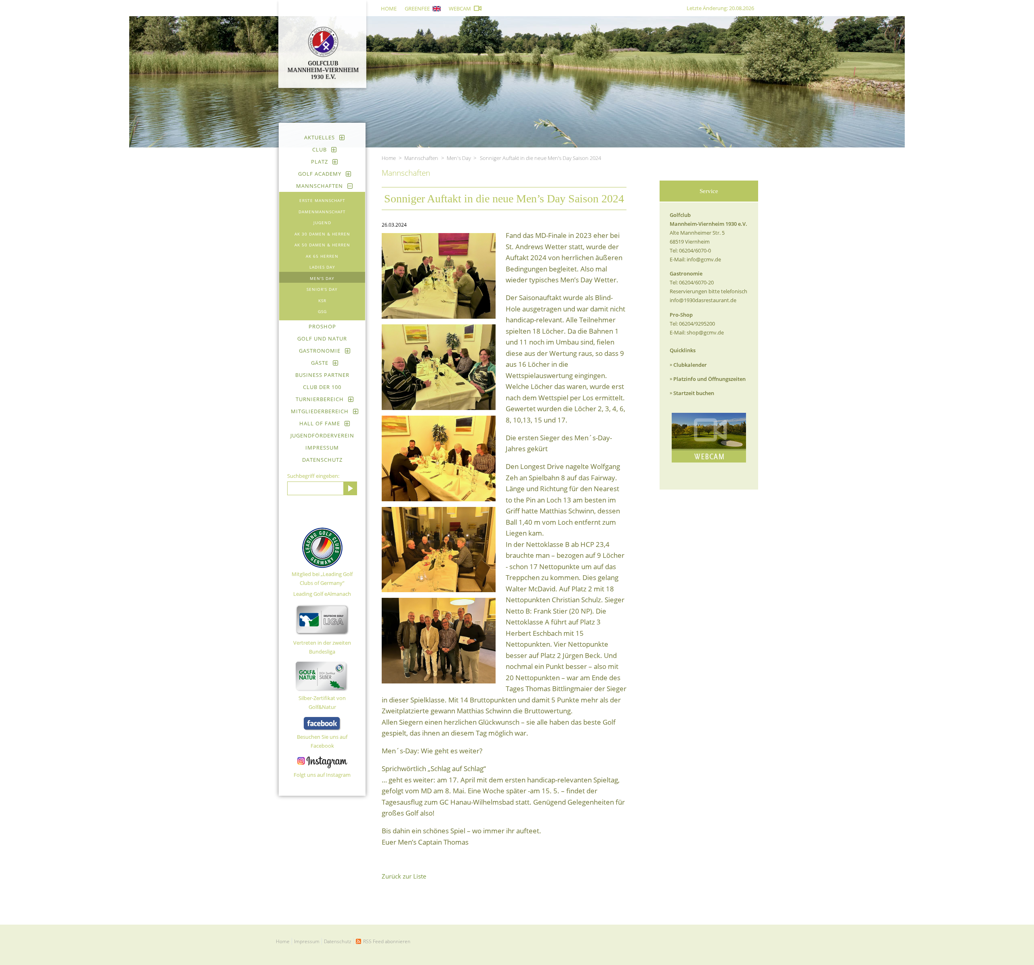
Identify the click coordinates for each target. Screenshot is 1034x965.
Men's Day (322, 278)
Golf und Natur (322, 338)
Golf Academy (319, 173)
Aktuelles (319, 137)
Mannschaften (319, 185)
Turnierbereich (320, 399)
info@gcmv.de (704, 259)
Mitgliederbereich (320, 411)
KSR (322, 300)
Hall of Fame (319, 423)
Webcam (460, 8)
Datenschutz (322, 459)
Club (319, 149)
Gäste (319, 362)
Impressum (322, 447)
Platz (319, 161)
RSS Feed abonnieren (386, 941)
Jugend (322, 222)
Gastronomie (319, 350)
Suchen (350, 488)
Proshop (322, 326)
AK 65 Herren (322, 256)
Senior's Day (322, 289)
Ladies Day (322, 267)
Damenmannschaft (322, 211)
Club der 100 (322, 387)
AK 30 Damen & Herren (322, 234)
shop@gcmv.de (705, 332)
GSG (322, 311)
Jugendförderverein (322, 435)
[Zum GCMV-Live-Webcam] (709, 438)
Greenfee (417, 8)
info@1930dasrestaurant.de (703, 300)
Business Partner (322, 374)
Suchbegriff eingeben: (313, 475)
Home (389, 8)
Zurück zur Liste (404, 876)
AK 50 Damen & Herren (322, 245)
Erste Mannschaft (322, 200)
